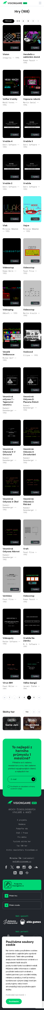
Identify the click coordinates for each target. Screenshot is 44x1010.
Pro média (22, 837)
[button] (34, 712)
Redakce (22, 824)
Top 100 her (22, 846)
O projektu (22, 820)
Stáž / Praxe (22, 833)
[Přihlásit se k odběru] (33, 779)
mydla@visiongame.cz (22, 861)
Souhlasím (14, 1001)
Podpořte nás (22, 828)
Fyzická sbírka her (22, 841)
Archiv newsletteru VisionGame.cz (22, 850)
